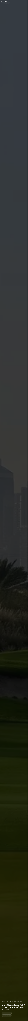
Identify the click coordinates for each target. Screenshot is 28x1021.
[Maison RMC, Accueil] (5, 2)
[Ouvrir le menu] (25, 2)
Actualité (9, 1001)
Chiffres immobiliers (17, 1001)
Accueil (3, 1001)
